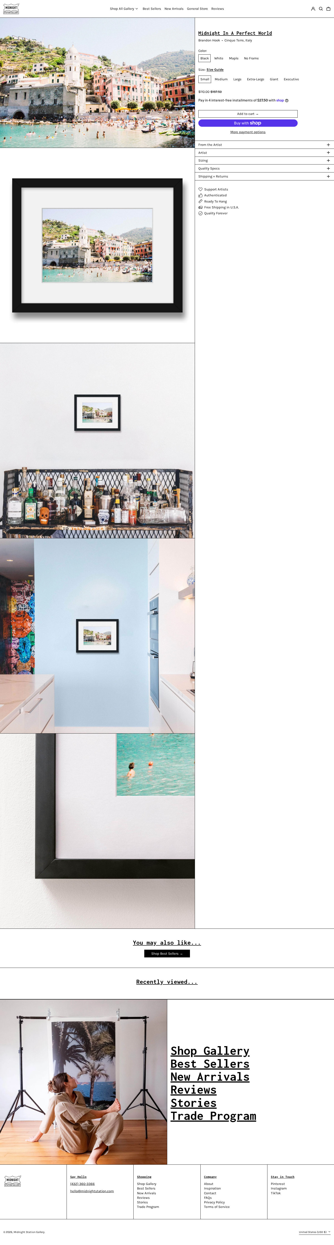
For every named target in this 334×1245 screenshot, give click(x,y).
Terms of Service (217, 1207)
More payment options (248, 132)
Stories (142, 1202)
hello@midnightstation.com (92, 1191)
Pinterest (278, 1184)
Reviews (143, 1198)
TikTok (276, 1193)
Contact (210, 1193)
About (208, 1184)
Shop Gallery (146, 1184)
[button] (328, 9)
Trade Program (148, 1207)
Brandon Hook (209, 40)
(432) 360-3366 (82, 1184)
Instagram (279, 1188)
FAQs (208, 1198)
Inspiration (212, 1188)
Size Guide (215, 70)
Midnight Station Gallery (29, 1232)
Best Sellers (146, 1188)
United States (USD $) (313, 1232)
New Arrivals (146, 1193)
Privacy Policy (214, 1202)
